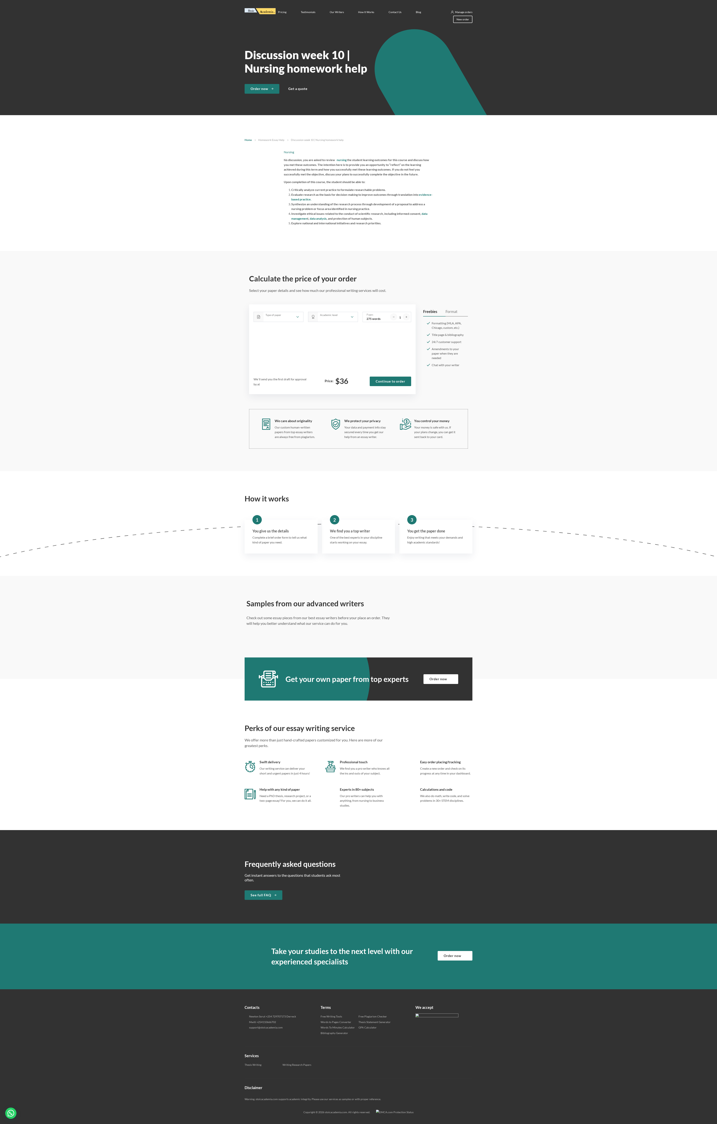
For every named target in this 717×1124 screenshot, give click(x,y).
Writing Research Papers (297, 1064)
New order (463, 19)
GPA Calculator (367, 1027)
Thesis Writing (253, 1064)
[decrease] (393, 316)
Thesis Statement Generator (374, 1022)
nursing (341, 160)
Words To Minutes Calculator (338, 1027)
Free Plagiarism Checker (372, 1016)
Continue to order (390, 381)
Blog (418, 12)
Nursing (289, 152)
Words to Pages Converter (336, 1022)
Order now (259, 89)
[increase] (406, 316)
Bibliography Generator (334, 1033)
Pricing (282, 12)
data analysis (318, 218)
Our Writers (337, 12)
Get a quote (298, 89)
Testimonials (308, 12)
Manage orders (463, 12)
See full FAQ (261, 895)
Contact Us (395, 12)
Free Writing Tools (331, 1016)
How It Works (366, 12)
